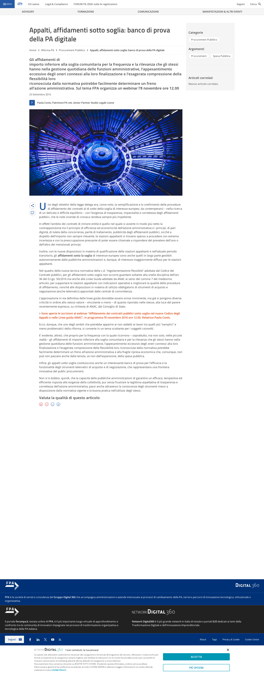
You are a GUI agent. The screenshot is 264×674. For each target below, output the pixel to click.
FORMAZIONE (86, 11)
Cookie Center (252, 639)
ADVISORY (28, 11)
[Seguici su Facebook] (30, 639)
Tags (215, 639)
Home (32, 50)
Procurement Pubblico (72, 50)
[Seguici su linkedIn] (38, 639)
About (203, 639)
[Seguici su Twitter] (45, 639)
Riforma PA (47, 50)
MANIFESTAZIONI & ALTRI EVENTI (222, 11)
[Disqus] (132, 453)
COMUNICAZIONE (148, 11)
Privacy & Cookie (231, 639)
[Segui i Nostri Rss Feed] (60, 639)
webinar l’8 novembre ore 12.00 (151, 88)
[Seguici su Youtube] (53, 639)
